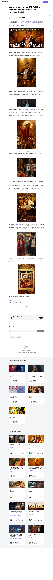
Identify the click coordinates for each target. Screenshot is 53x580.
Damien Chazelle (34, 21)
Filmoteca (31, 1)
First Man (34, 22)
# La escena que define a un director (16, 530)
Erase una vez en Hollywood (27, 109)
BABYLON (21, 21)
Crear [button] (45, 1)
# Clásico (11, 440)
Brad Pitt (30, 50)
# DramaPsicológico (32, 486)
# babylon (21, 507)
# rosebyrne (38, 486)
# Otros (11, 486)
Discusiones (25, 1)
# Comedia (15, 440)
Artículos (15, 1)
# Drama (19, 440)
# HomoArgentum (32, 530)
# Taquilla (37, 530)
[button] (23, 365)
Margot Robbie (22, 151)
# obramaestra (16, 507)
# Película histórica (32, 440)
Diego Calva (15, 224)
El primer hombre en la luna (16, 515)
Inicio (11, 1)
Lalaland (29, 22)
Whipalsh (25, 22)
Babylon (12, 447)
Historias (20, 1)
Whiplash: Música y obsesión (16, 538)
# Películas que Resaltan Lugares (34, 507)
